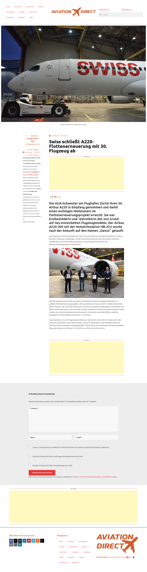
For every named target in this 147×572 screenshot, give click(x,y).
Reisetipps (21, 17)
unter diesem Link (31, 213)
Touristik (21, 12)
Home (8, 7)
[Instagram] (20, 541)
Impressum (71, 557)
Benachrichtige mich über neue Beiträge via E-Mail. (53, 465)
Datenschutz (63, 562)
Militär (31, 17)
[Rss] (38, 541)
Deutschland (30, 7)
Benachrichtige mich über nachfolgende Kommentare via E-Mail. (58, 456)
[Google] (11, 545)
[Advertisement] (86, 174)
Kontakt (81, 557)
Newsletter (75, 562)
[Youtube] (29, 541)
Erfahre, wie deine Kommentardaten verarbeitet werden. (95, 477)
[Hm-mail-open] (16, 545)
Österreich (18, 7)
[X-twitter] (16, 541)
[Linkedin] (24, 541)
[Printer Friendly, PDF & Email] (55, 197)
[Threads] (42, 541)
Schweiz (41, 7)
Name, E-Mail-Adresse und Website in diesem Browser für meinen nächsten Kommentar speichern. (71, 447)
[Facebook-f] (11, 541)
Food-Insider (33, 12)
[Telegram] (33, 541)
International (10, 12)
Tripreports (10, 17)
